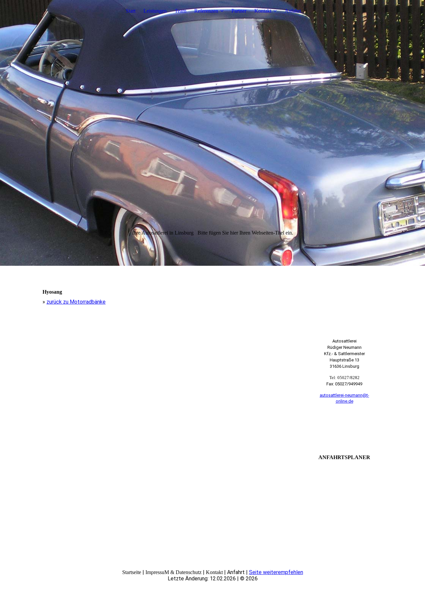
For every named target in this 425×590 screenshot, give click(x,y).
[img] (212, 133)
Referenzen (206, 11)
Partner (238, 11)
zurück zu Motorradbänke (76, 302)
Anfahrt (293, 11)
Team (180, 11)
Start (130, 11)
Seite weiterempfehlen (276, 572)
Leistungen (155, 11)
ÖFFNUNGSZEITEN (344, 427)
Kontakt (262, 11)
